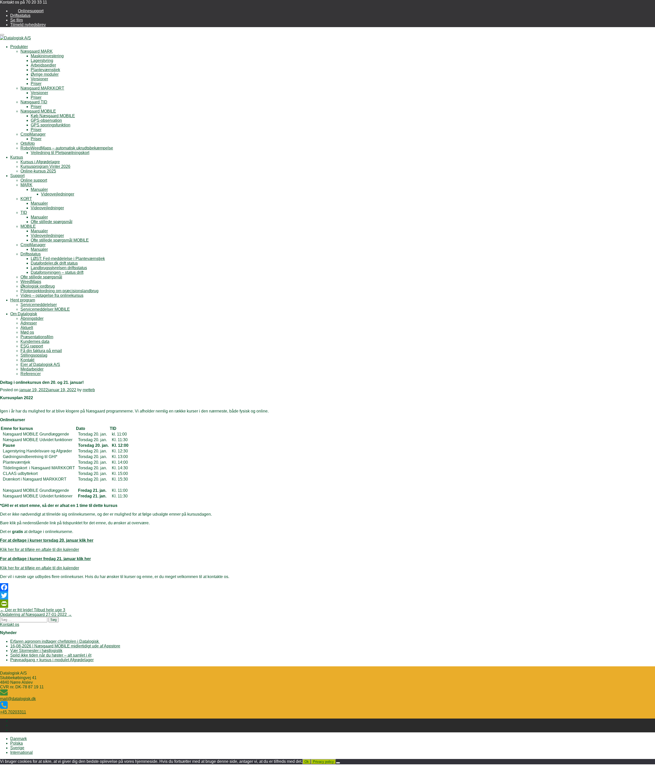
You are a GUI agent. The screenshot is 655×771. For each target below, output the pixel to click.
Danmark (18, 738)
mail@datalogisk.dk (18, 699)
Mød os (27, 332)
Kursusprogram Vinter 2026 (45, 166)
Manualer (39, 189)
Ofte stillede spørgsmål (51, 222)
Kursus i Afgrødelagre (40, 162)
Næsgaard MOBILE (38, 111)
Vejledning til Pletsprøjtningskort (60, 152)
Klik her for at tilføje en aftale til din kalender (39, 549)
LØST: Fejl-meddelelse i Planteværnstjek (68, 258)
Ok (306, 762)
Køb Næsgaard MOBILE (53, 116)
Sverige (17, 748)
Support (17, 175)
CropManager (33, 134)
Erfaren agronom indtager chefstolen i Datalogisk (55, 641)
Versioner (39, 79)
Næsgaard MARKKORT (42, 88)
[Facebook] (327, 587)
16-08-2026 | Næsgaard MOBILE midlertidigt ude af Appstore (65, 646)
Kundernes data (34, 341)
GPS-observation (46, 120)
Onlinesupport (30, 11)
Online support (33, 180)
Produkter (19, 47)
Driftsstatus (20, 15)
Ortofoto (27, 143)
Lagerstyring (42, 60)
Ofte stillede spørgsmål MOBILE (60, 240)
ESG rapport (31, 346)
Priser (36, 83)
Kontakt (27, 360)
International (21, 752)
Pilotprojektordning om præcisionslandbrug (59, 291)
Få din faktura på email (41, 351)
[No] (338, 763)
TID (23, 212)
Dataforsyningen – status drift (57, 272)
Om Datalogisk (23, 314)
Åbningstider (31, 318)
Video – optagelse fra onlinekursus (51, 295)
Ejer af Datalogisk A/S (40, 364)
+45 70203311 (13, 712)
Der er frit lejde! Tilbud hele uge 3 (32, 610)
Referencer (30, 374)
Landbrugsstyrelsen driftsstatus (59, 268)
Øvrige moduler (45, 74)
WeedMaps (30, 281)
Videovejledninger (57, 194)
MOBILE (28, 226)
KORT (26, 199)
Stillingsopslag (33, 355)
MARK (26, 185)
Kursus (16, 157)
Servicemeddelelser (38, 304)
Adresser (28, 323)
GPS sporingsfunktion (50, 125)
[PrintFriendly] (327, 604)
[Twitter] (327, 595)
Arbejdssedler (43, 65)
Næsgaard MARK (36, 51)
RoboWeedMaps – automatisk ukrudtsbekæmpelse (66, 148)
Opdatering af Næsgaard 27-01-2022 (36, 614)
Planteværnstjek (45, 70)
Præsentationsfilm (36, 337)
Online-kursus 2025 (38, 171)
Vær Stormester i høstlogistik (36, 650)
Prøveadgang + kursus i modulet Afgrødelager (52, 660)
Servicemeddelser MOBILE (45, 309)
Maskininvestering (47, 56)
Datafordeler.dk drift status (54, 263)
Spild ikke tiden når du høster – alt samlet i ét (50, 655)
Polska (16, 743)
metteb (89, 390)
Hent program (22, 300)
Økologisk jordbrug (37, 286)
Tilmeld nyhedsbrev (28, 25)
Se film (16, 20)
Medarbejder (31, 369)
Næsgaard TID (33, 102)
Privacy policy (323, 762)
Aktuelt (26, 327)
